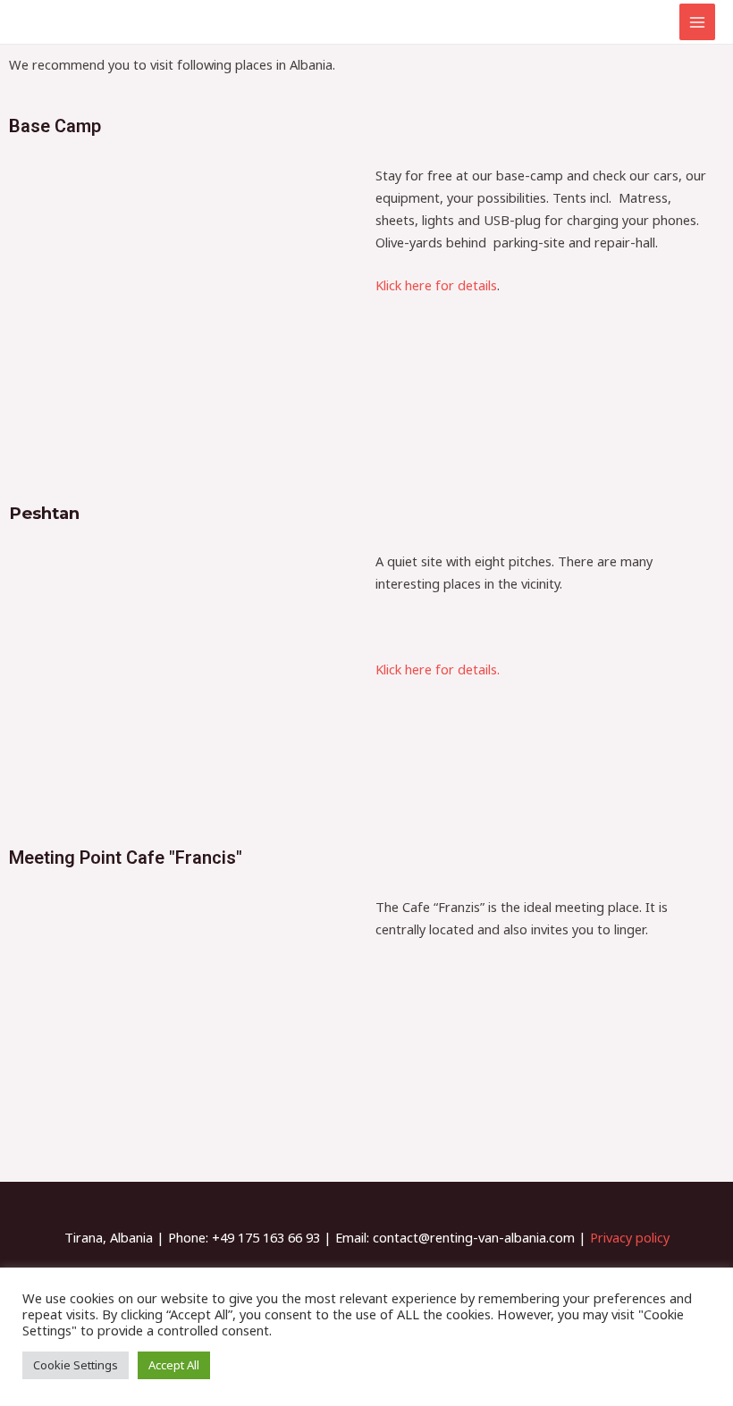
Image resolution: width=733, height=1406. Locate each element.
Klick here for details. (437, 669)
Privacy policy (630, 1237)
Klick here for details (436, 285)
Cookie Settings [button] (75, 1365)
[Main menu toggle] (697, 21)
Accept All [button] (173, 1365)
